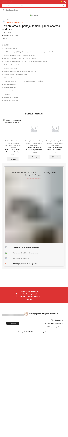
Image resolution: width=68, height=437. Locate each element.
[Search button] (64, 5)
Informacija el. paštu (13, 20)
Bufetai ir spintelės (36, 141)
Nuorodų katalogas (44, 332)
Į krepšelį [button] (13, 159)
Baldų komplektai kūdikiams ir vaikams (13, 145)
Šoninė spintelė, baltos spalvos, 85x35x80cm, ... (55, 149)
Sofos (16, 10)
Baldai (11, 10)
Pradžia (5, 10)
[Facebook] (16, 295)
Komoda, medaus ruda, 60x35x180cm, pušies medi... (34, 149)
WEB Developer (33, 332)
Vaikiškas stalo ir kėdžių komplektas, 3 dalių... (13, 151)
